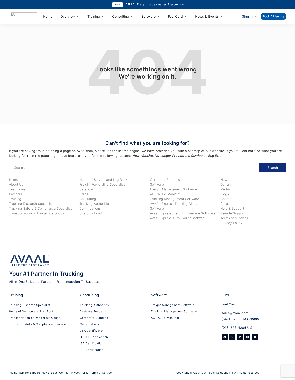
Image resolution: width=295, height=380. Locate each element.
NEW (117, 4)
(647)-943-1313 (234, 319)
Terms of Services (234, 218)
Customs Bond (90, 213)
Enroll (83, 194)
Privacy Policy (231, 223)
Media (225, 189)
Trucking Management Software (174, 199)
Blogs (224, 194)
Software (148, 16)
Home (47, 16)
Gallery (225, 184)
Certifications (90, 208)
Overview (67, 16)
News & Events (207, 16)
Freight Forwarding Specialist (102, 184)
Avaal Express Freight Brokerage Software (182, 213)
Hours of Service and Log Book (103, 180)
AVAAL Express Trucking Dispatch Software (176, 206)
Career (225, 204)
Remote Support (233, 213)
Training (93, 16)
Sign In (247, 16)
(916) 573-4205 (234, 328)
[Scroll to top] (288, 354)
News (224, 180)
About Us (16, 184)
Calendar (86, 189)
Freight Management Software (173, 189)
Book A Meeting (273, 16)
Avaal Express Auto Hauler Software (178, 218)
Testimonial (17, 189)
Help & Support (232, 208)
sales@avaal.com (235, 313)
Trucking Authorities (94, 204)
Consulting (120, 16)
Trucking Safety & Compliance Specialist (40, 208)
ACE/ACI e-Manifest (165, 194)
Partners (15, 194)
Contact (226, 199)
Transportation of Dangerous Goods (36, 213)
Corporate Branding (165, 180)
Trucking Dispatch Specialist (31, 204)
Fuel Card (175, 16)
